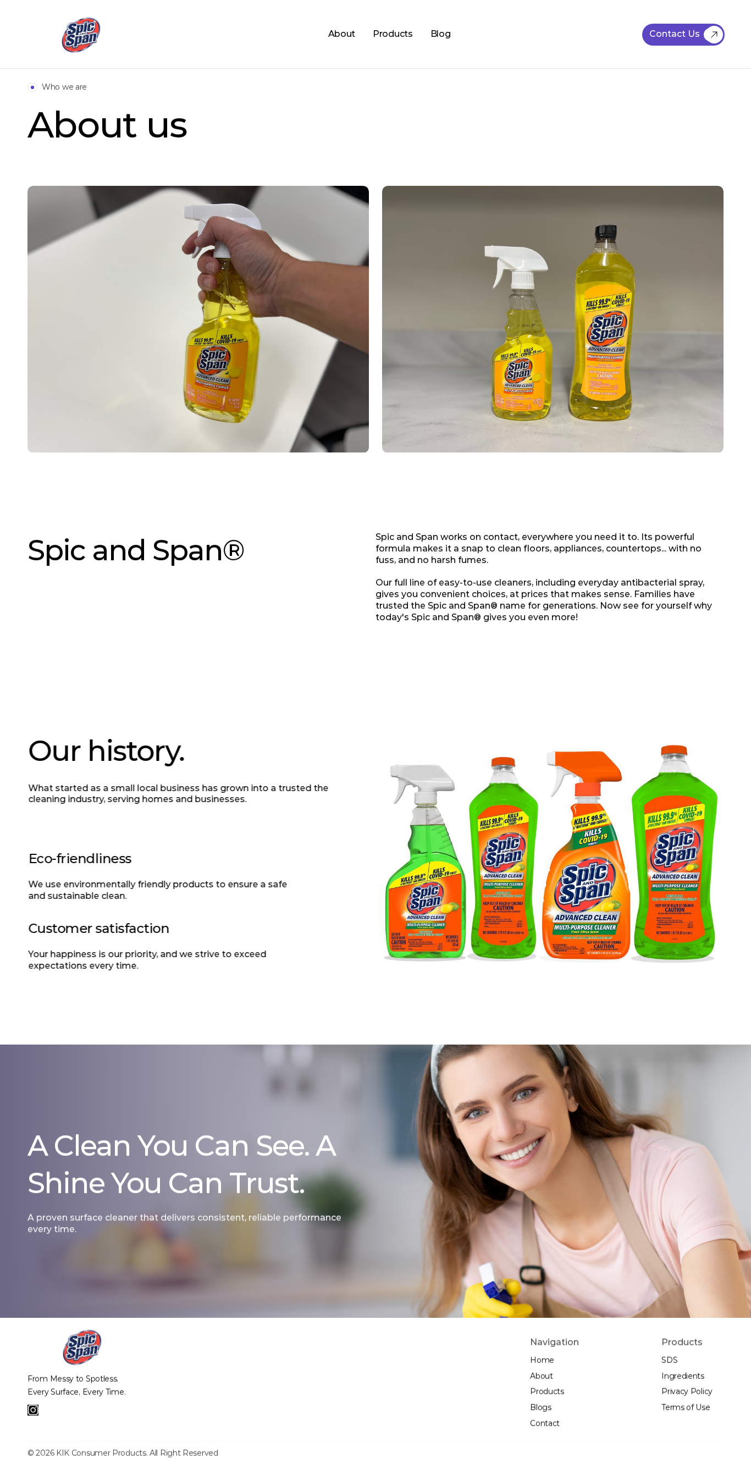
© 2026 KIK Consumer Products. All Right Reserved (122, 1453)
